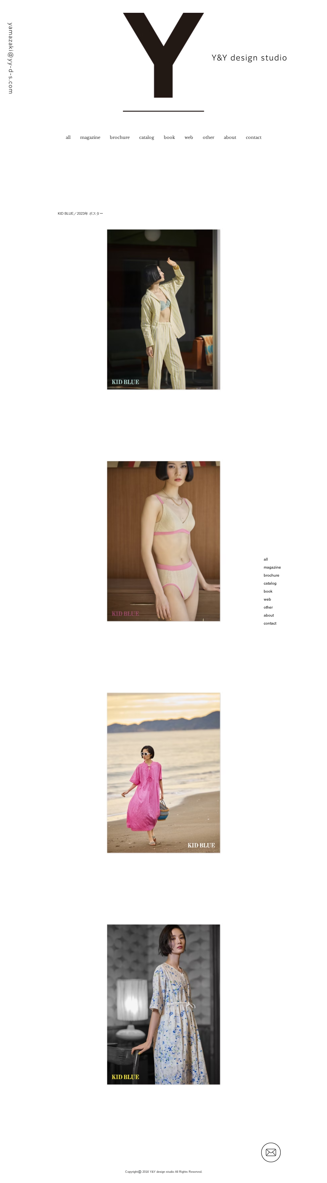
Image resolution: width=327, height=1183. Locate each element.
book (268, 591)
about (269, 615)
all (266, 559)
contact (270, 623)
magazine (272, 567)
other (268, 607)
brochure (271, 575)
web (267, 599)
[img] (163, 309)
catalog (270, 583)
